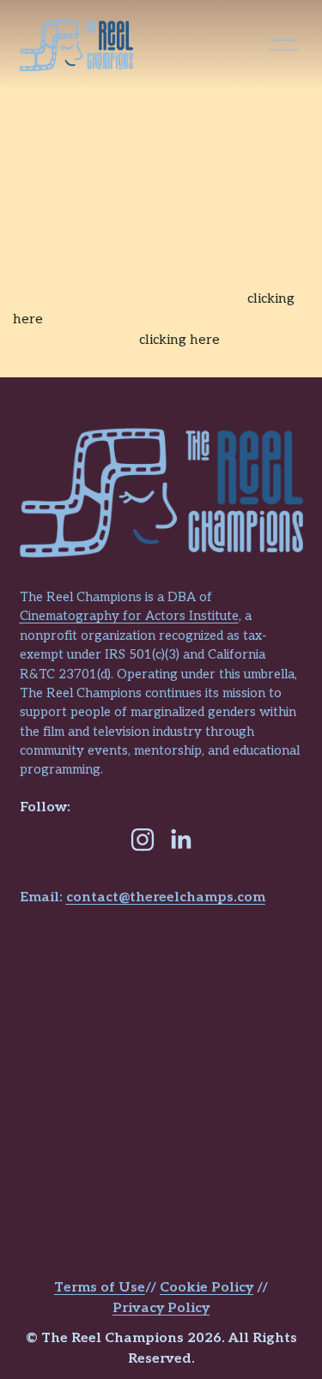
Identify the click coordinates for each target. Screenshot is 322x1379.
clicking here (179, 340)
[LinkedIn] (180, 840)
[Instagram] (143, 840)
